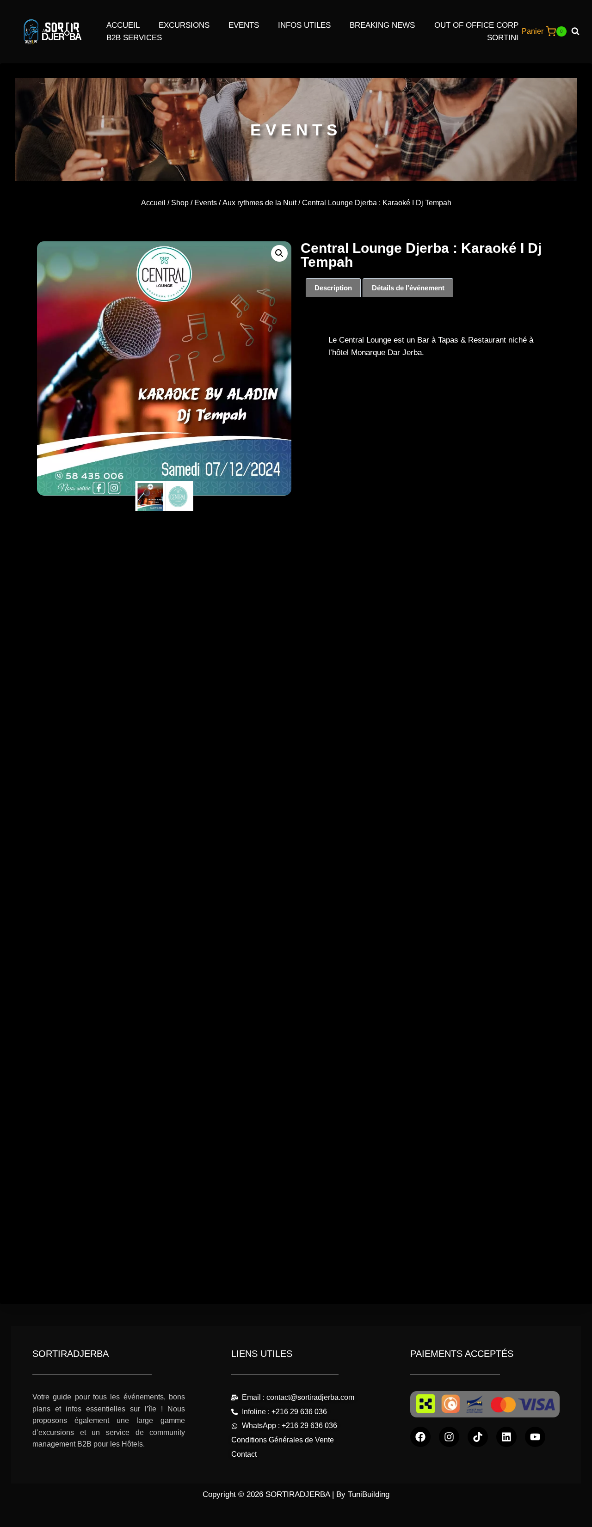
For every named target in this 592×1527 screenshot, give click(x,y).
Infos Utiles (304, 25)
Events (243, 25)
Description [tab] (333, 288)
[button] (279, 253)
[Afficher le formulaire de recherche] (578, 31)
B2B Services (134, 37)
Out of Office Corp (476, 25)
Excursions (184, 25)
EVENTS (296, 130)
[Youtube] (535, 1437)
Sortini (502, 37)
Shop (180, 203)
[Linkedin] (506, 1437)
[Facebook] (420, 1437)
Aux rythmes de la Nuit (259, 203)
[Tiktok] (478, 1437)
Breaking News (382, 25)
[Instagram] (449, 1437)
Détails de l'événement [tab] (408, 288)
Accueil (123, 25)
